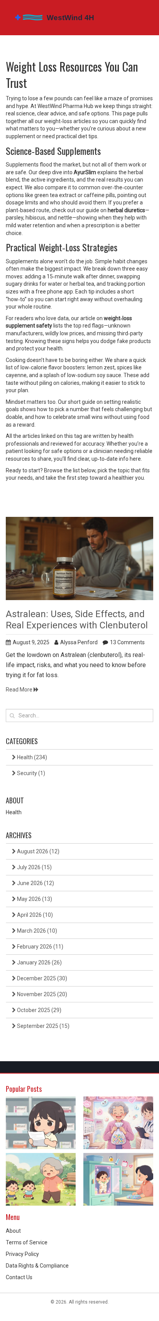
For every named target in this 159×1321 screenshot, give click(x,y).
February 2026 (39, 947)
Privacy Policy (22, 1254)
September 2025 (42, 1026)
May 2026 (34, 899)
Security (30, 773)
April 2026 (34, 915)
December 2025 (41, 978)
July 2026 (34, 867)
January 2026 (39, 962)
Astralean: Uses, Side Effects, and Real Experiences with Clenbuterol (77, 620)
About (13, 1231)
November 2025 (41, 994)
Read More (20, 689)
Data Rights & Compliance (37, 1266)
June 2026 (35, 883)
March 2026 (36, 931)
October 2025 (38, 1010)
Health (31, 757)
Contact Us (19, 1277)
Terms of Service (26, 1242)
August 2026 (37, 851)
